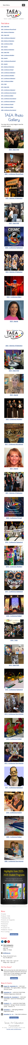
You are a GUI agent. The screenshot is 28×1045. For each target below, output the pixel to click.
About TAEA (6, 916)
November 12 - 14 (8, 1014)
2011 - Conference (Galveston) (8, 101)
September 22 (7, 992)
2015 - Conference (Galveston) (8, 90)
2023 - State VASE (5, 52)
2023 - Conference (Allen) (7, 44)
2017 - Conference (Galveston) (8, 78)
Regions (4, 926)
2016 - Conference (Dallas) (7, 81)
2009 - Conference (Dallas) (7, 107)
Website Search (7, 929)
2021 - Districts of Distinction (7, 67)
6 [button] (17, 900)
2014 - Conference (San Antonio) (8, 93)
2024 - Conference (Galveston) (8, 38)
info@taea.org (6, 953)
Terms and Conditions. (13, 1029)
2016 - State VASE (5, 87)
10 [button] (15, 902)
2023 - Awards (4, 46)
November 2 (7, 1009)
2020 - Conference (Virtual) (7, 69)
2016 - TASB (3, 84)
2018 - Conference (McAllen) (7, 75)
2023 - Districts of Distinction (7, 49)
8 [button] (22, 900)
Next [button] (26, 892)
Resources (5, 922)
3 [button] (10, 900)
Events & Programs (8, 920)
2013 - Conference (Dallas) (7, 95)
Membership (6, 918)
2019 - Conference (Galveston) (8, 72)
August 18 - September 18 (10, 986)
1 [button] (5, 900)
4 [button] (12, 900)
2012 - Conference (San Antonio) (8, 98)
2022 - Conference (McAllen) (7, 55)
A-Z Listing (5, 931)
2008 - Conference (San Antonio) (8, 110)
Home (4, 914)
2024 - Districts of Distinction (7, 41)
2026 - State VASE (5, 26)
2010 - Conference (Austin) (7, 104)
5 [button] (15, 900)
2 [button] (8, 900)
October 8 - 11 (7, 1003)
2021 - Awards (4, 64)
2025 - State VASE (5, 35)
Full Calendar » (14, 1018)
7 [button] (19, 900)
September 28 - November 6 (11, 997)
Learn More (14, 978)
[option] (14, 892)
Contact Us (6, 927)
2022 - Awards (4, 58)
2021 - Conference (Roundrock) (8, 61)
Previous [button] (2, 892)
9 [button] (24, 900)
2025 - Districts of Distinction (7, 32)
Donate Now (14, 934)
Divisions (5, 924)
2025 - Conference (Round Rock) (8, 29)
